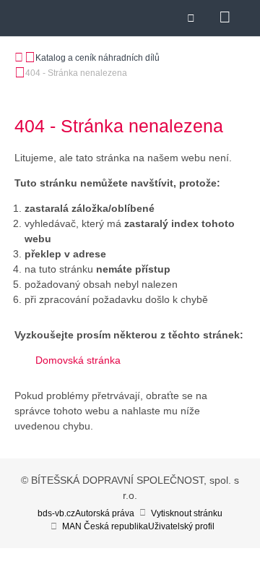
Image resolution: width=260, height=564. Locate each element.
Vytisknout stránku (186, 513)
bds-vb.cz (56, 513)
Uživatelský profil (181, 526)
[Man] (51, 25)
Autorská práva (104, 513)
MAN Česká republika (105, 526)
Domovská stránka (78, 360)
